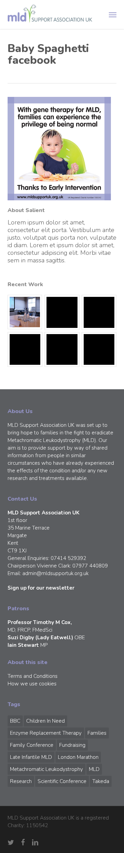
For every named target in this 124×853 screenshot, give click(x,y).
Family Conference (31, 745)
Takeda (100, 781)
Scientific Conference (62, 781)
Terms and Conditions (33, 676)
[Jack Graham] (61, 349)
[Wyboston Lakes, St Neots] (25, 312)
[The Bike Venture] (61, 312)
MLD (94, 769)
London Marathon (78, 757)
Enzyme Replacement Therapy (46, 733)
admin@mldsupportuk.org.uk (55, 573)
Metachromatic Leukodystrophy (46, 769)
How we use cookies (32, 683)
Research (21, 781)
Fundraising (72, 745)
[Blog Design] (99, 349)
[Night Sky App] (99, 312)
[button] (112, 14)
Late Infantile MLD (31, 757)
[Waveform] (25, 349)
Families (96, 733)
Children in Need (45, 720)
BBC (15, 720)
